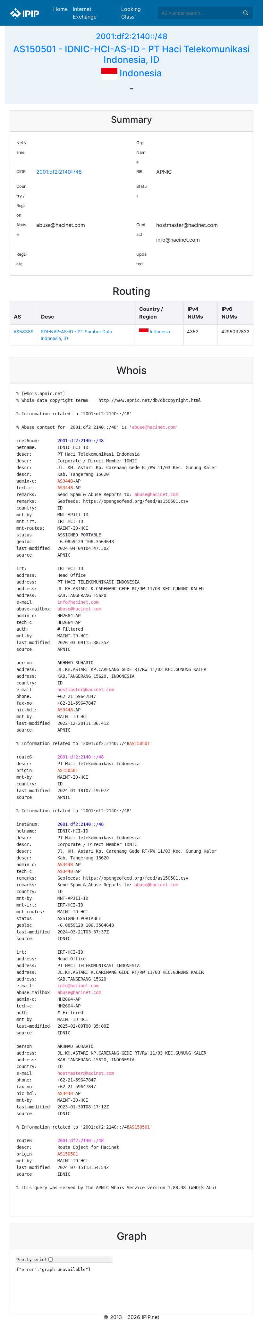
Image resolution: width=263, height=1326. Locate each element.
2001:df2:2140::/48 (131, 36)
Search (245, 12)
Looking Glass (131, 13)
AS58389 (23, 331)
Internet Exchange (85, 13)
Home (60, 9)
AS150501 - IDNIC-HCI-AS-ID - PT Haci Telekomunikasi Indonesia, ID (131, 54)
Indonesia (139, 73)
